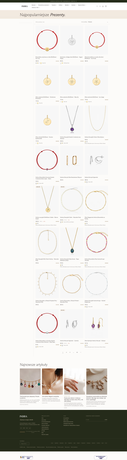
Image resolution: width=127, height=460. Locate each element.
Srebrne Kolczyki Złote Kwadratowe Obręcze (71, 177)
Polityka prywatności (41, 447)
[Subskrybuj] (106, 419)
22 (77, 352)
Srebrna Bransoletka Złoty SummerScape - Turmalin (95, 259)
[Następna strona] (80, 352)
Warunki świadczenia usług (51, 447)
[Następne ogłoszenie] (106, 1)
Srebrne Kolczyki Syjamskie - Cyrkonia (69, 340)
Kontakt (43, 430)
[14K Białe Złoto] (39, 63)
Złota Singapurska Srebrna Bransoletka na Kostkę (95, 218)
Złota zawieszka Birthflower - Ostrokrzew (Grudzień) (45, 97)
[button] (34, 5)
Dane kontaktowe (74, 447)
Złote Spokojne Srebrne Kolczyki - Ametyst (95, 340)
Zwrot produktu (45, 423)
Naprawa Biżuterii (45, 429)
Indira (24, 447)
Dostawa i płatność (45, 425)
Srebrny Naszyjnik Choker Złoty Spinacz (94, 137)
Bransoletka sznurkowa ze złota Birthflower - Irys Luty (46, 57)
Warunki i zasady (45, 434)
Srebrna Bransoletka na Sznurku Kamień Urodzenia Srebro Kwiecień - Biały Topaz (45, 341)
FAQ (42, 418)
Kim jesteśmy (66, 418)
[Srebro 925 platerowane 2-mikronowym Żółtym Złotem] (37, 63)
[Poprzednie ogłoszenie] (21, 1)
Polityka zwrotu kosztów (31, 447)
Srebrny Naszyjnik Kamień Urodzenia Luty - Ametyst (70, 137)
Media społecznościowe (68, 421)
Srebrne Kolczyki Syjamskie (91, 177)
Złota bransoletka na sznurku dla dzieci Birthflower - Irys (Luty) (94, 57)
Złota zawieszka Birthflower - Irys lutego (94, 97)
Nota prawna (67, 447)
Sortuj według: (84, 21)
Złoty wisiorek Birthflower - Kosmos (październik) (44, 137)
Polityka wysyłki (60, 447)
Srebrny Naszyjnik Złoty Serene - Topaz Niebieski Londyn (69, 259)
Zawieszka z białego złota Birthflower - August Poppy (71, 57)
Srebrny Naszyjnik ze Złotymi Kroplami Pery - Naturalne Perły (46, 301)
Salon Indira (65, 419)
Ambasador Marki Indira (68, 423)
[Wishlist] (97, 6)
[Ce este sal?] (26, 459)
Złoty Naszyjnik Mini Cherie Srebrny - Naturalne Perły (47, 259)
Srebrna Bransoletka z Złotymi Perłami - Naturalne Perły (69, 301)
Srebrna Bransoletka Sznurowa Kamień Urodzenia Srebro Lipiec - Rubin (45, 178)
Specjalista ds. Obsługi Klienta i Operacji (71, 425)
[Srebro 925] (36, 63)
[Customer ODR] (100, 459)
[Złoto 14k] (41, 63)
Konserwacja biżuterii (46, 421)
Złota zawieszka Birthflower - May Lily (69, 97)
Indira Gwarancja (45, 427)
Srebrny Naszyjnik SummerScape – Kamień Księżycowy (95, 301)
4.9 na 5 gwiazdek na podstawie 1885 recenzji (33, 432)
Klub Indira (44, 419)
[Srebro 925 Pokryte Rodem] (60, 222)
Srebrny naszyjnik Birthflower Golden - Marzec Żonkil (47, 218)
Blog (42, 432)
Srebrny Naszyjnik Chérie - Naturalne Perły (70, 217)
